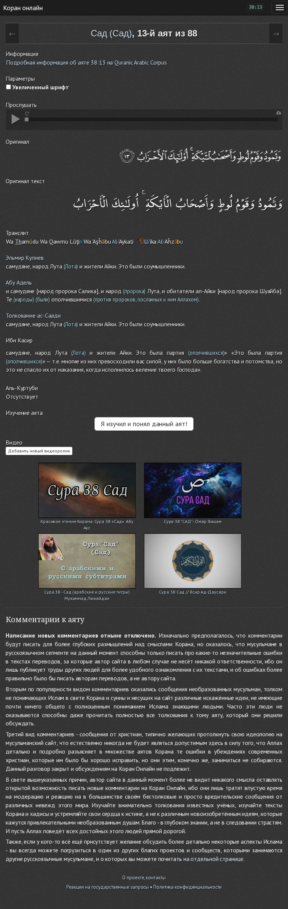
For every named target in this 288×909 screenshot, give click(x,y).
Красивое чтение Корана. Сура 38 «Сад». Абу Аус (87, 522)
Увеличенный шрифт (40, 87)
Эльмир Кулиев (25, 257)
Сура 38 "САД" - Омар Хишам (193, 521)
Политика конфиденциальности (187, 887)
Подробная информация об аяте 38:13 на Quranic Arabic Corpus (86, 62)
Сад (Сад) (111, 33)
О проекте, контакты (143, 877)
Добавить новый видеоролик (39, 451)
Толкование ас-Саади (33, 315)
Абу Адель (19, 282)
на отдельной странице (213, 858)
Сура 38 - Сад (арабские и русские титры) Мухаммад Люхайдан (87, 592)
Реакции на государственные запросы (107, 887)
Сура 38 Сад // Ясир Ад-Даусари (192, 592)
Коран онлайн (23, 7)
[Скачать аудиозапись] (278, 113)
